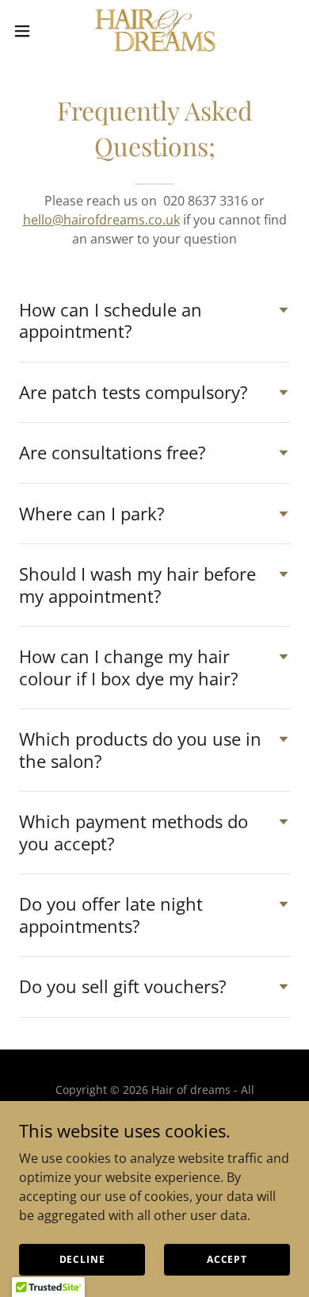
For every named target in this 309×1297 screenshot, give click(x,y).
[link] (154, 30)
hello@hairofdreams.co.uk (101, 219)
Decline (82, 1259)
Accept (227, 1259)
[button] (28, 31)
